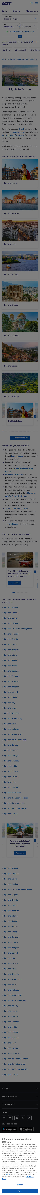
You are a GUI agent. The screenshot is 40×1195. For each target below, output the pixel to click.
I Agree (20, 1191)
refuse (8, 1174)
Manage (20, 1185)
